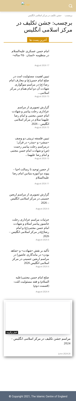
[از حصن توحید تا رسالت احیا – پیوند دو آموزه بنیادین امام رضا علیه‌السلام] (60, 174)
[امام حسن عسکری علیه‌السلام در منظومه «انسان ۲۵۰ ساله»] (60, 56)
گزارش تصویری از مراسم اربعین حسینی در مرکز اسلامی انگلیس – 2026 (29, 198)
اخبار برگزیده (12, 332)
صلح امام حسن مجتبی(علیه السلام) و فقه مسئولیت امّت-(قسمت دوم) (31, 281)
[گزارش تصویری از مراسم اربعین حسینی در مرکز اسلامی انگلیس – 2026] (60, 199)
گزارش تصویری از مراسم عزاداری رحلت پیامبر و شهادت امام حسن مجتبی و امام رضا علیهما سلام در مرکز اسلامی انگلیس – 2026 (30, 115)
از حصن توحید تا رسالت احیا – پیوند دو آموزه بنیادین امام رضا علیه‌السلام (31, 173)
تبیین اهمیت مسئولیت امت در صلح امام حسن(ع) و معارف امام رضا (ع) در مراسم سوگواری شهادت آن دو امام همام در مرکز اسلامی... (29, 84)
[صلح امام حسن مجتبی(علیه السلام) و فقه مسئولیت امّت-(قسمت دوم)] (60, 282)
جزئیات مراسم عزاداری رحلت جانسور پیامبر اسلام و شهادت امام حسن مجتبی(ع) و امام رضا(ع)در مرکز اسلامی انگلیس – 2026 (29, 228)
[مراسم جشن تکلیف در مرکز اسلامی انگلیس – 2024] (38, 318)
